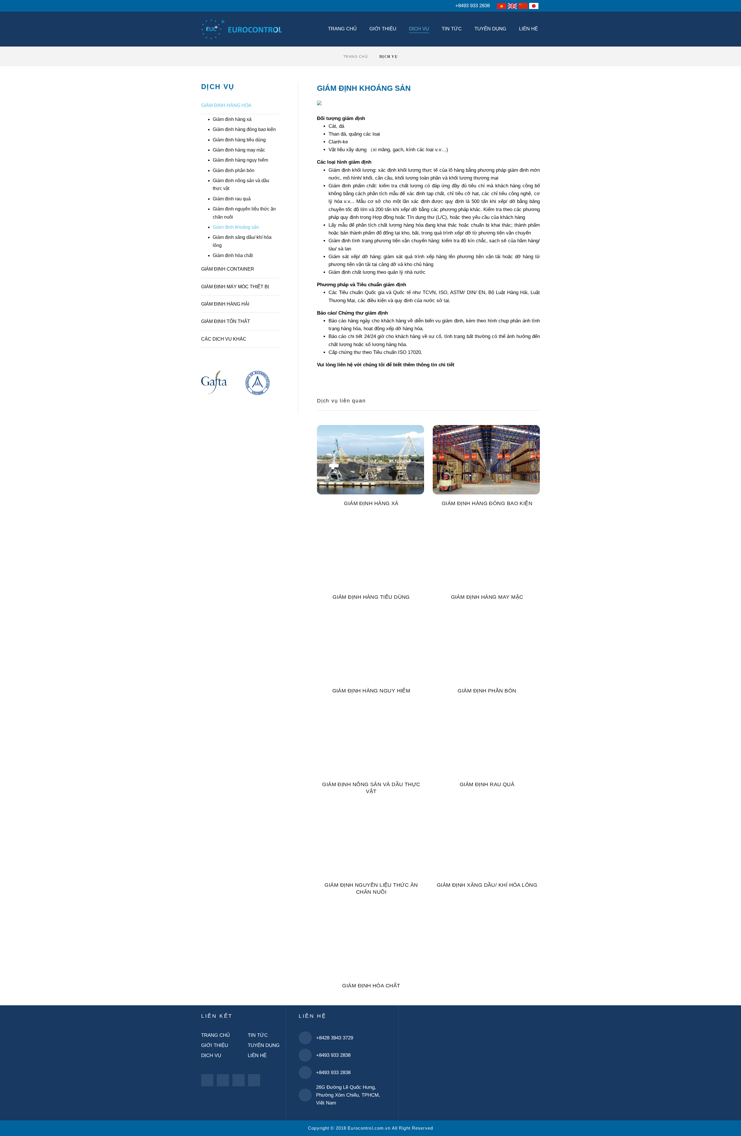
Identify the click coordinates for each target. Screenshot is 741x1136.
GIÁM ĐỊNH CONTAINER (227, 269)
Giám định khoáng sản (236, 227)
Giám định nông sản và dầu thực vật (241, 184)
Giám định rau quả (232, 198)
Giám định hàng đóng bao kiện (244, 129)
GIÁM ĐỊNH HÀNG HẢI (225, 304)
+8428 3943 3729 (334, 1038)
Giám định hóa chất (233, 255)
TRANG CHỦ (355, 57)
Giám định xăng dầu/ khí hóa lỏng (242, 241)
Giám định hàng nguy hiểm (240, 160)
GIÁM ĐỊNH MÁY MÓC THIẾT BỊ (235, 286)
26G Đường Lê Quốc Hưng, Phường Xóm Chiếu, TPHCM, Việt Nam (348, 1095)
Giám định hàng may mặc (239, 149)
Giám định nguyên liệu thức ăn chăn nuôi (244, 212)
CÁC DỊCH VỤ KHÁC (223, 339)
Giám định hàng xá (232, 119)
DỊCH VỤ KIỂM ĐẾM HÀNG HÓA (241, 352)
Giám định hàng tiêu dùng (239, 139)
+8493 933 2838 (472, 5)
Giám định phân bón (233, 170)
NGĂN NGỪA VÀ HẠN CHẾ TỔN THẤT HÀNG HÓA (244, 367)
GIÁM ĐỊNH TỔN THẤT (225, 321)
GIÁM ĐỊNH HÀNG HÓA (226, 105)
